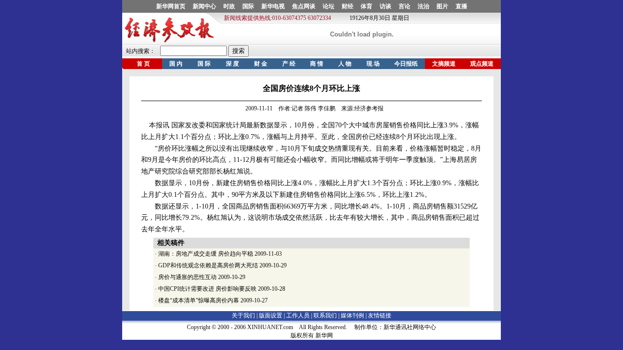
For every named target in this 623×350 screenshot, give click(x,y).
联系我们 (325, 315)
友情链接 (379, 315)
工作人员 (298, 315)
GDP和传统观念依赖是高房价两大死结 (208, 265)
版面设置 (270, 315)
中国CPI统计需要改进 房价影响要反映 (207, 288)
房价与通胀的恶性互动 (187, 277)
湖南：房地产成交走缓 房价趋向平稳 (205, 253)
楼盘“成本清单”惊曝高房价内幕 (198, 300)
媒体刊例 (352, 315)
